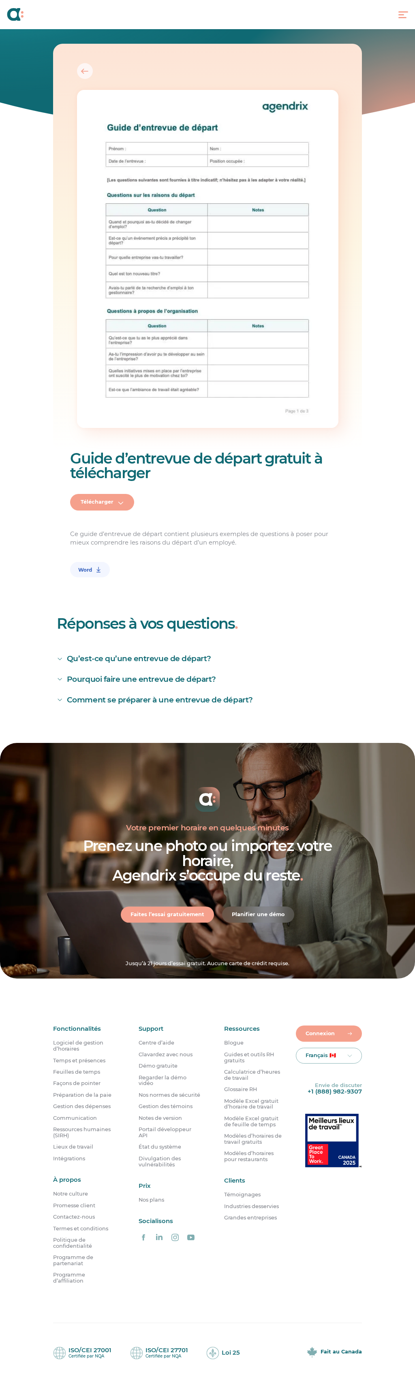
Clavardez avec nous (166, 1054)
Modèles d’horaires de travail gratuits (253, 1139)
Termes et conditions (80, 1229)
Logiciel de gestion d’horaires (78, 1046)
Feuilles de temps (76, 1072)
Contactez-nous (74, 1217)
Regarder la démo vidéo (162, 1081)
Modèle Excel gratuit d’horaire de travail (251, 1104)
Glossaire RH (240, 1089)
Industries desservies (251, 1206)
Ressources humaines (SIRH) (82, 1132)
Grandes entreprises (250, 1218)
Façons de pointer (77, 1083)
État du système (160, 1147)
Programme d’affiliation (69, 1278)
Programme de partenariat (73, 1260)
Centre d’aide (156, 1043)
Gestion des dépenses (82, 1106)
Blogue (234, 1043)
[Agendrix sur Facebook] (143, 1238)
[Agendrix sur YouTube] (191, 1238)
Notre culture (70, 1194)
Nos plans (151, 1200)
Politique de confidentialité (72, 1243)
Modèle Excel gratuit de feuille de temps (251, 1122)
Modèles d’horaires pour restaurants (249, 1156)
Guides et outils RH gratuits (249, 1058)
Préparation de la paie (82, 1095)
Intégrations (69, 1159)
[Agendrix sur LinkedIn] (159, 1238)
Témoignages (242, 1195)
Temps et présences (79, 1061)
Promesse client (74, 1206)
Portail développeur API (165, 1132)
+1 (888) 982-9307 (335, 1091)
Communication (75, 1118)
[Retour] (85, 71)
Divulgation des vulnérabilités (160, 1162)
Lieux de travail (73, 1147)
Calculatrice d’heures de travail (252, 1075)
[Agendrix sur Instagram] (175, 1238)
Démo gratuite (158, 1066)
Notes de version (160, 1118)
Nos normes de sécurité (169, 1095)
